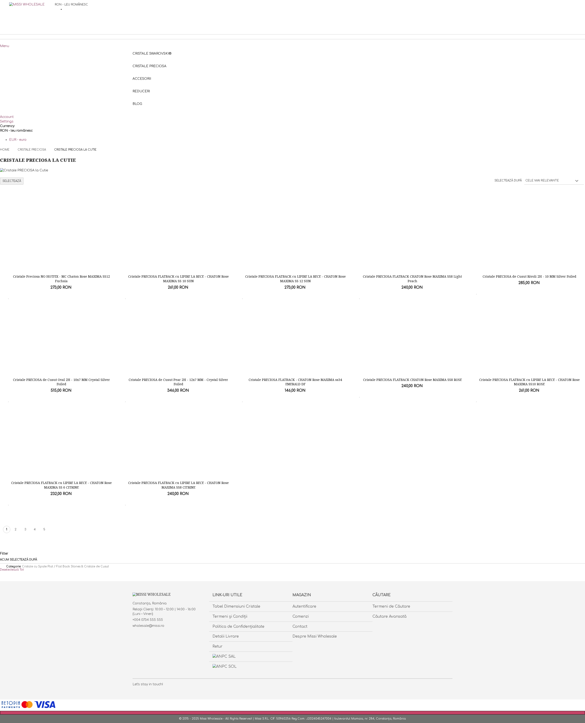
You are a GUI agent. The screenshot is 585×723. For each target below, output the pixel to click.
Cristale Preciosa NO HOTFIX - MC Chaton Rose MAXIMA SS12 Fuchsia (61, 278)
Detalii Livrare (226, 636)
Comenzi (300, 616)
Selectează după (508, 180)
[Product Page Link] (61, 239)
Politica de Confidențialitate (238, 627)
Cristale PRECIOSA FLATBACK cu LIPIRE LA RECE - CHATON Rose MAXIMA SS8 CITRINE (178, 485)
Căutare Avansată (389, 616)
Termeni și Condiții (230, 616)
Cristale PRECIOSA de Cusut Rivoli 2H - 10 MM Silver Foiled (529, 276)
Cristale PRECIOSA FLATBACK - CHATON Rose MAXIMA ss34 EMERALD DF (295, 381)
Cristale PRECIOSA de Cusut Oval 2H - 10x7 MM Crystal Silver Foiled (61, 381)
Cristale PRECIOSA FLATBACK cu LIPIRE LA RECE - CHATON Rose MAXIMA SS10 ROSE (529, 381)
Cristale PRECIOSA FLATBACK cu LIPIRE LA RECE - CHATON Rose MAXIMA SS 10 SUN (178, 278)
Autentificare (304, 606)
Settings (6, 121)
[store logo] (32, 13)
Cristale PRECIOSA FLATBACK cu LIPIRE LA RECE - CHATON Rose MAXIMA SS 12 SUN (295, 278)
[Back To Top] (292, 713)
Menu (4, 46)
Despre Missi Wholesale (314, 636)
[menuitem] (137, 104)
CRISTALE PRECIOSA (32, 149)
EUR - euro (18, 139)
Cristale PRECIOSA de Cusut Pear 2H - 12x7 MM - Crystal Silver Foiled (178, 381)
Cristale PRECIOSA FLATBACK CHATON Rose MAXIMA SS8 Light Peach (412, 278)
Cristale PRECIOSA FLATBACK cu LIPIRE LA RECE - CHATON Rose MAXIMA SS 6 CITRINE (61, 485)
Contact (299, 627)
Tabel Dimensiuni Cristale (236, 606)
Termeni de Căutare (391, 606)
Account (7, 117)
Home (5, 149)
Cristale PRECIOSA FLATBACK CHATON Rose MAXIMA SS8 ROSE (412, 379)
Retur (218, 646)
